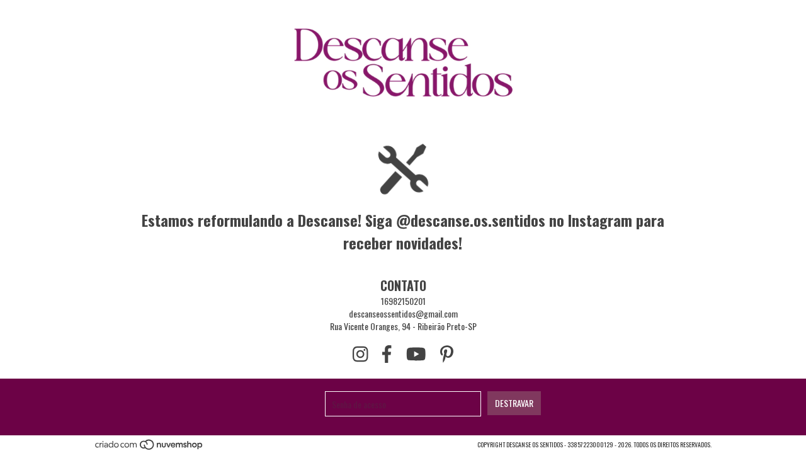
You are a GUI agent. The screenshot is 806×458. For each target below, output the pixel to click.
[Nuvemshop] (149, 448)
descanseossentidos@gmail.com (403, 313)
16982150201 (403, 300)
